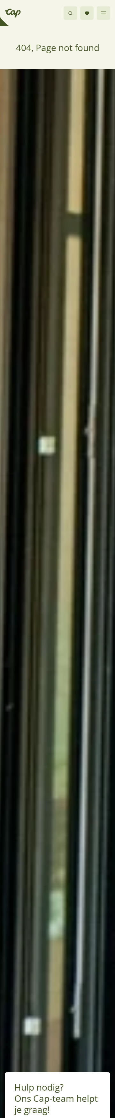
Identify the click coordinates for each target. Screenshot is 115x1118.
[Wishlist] (87, 13)
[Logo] (13, 13)
